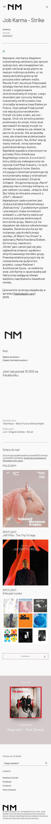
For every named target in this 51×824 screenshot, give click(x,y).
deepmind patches (24, 816)
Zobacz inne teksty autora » (15, 360)
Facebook (7, 785)
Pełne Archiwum (9, 790)
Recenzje (6, 33)
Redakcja (6, 29)
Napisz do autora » (11, 357)
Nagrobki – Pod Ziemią (25, 729)
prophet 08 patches (40, 816)
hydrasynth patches (11, 818)
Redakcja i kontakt (10, 777)
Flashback (7, 781)
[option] (25, 712)
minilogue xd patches (29, 818)
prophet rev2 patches (11, 814)
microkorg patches (29, 814)
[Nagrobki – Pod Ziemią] (26, 702)
